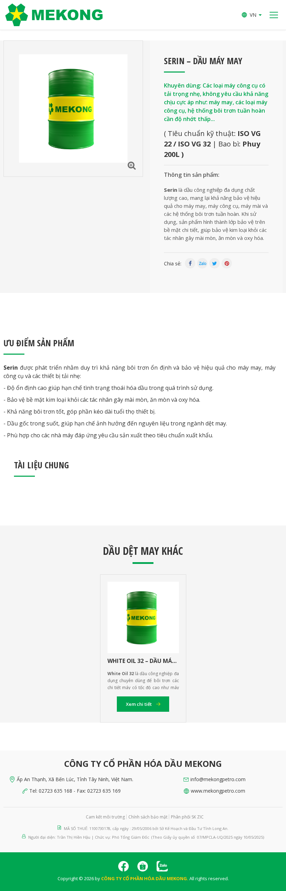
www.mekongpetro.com (218, 790)
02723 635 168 (55, 790)
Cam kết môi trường (105, 817)
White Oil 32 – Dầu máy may (143, 661)
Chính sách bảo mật (147, 817)
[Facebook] (190, 263)
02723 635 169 (104, 790)
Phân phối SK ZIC (187, 817)
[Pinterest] (226, 263)
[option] (73, 108)
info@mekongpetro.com (218, 779)
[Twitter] (214, 263)
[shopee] (142, 866)
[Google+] (202, 263)
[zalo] (162, 866)
